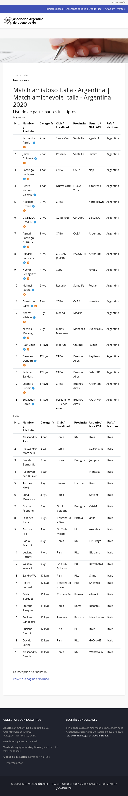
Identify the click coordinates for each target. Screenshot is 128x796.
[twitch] (22, 9)
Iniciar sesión (119, 2)
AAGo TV (110, 8)
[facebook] (5, 9)
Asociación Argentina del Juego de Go (52, 783)
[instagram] (18, 9)
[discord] (26, 9)
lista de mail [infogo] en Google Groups (87, 735)
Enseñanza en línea (76, 8)
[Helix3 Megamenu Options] (121, 20)
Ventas (121, 8)
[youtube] (13, 9)
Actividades (22, 75)
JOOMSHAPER (64, 788)
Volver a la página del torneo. (31, 679)
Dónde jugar (95, 8)
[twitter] (9, 9)
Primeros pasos (54, 8)
